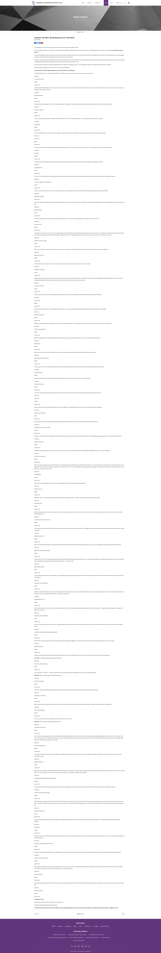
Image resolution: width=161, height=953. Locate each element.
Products (97, 2)
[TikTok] (89, 946)
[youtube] (82, 946)
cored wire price (105, 937)
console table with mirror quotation (57, 937)
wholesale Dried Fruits (59, 934)
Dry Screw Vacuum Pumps (76, 937)
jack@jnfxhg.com (88, 951)
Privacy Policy (105, 926)
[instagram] (86, 946)
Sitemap (96, 926)
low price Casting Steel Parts (96, 934)
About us (89, 2)
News (106, 2)
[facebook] (72, 946)
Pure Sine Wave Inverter (92, 937)
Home (83, 2)
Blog (111, 2)
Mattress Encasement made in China (77, 934)
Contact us (119, 2)
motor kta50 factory (79, 940)
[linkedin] (75, 946)
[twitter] (79, 946)
